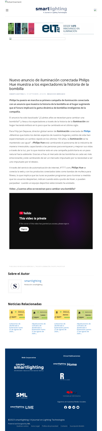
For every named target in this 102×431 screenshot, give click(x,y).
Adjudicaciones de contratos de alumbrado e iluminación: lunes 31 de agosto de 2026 (39, 328)
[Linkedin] (70, 407)
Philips (87, 131)
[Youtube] (78, 407)
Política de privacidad (50, 426)
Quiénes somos (22, 426)
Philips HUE (61, 266)
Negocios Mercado (56, 94)
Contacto (64, 426)
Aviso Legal (35, 426)
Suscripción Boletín (77, 426)
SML (28, 424)
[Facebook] (65, 407)
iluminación (45, 266)
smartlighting (16, 94)
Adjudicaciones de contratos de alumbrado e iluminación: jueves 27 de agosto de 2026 (84, 328)
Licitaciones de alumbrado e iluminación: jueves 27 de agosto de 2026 (61, 328)
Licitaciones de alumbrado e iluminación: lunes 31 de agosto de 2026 (16, 328)
